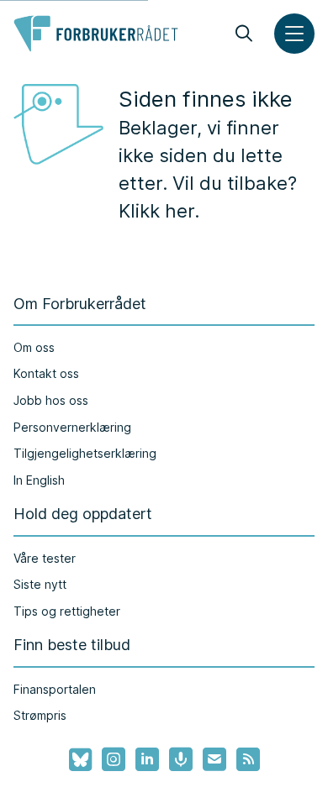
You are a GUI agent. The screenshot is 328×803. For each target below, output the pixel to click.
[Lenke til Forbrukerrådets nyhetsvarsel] (214, 759)
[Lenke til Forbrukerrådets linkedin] (147, 759)
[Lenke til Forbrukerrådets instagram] (113, 759)
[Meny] (294, 33)
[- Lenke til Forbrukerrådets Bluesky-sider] (75, 760)
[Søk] (244, 33)
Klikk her (156, 211)
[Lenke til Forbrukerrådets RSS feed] (248, 759)
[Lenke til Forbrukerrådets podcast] (181, 759)
